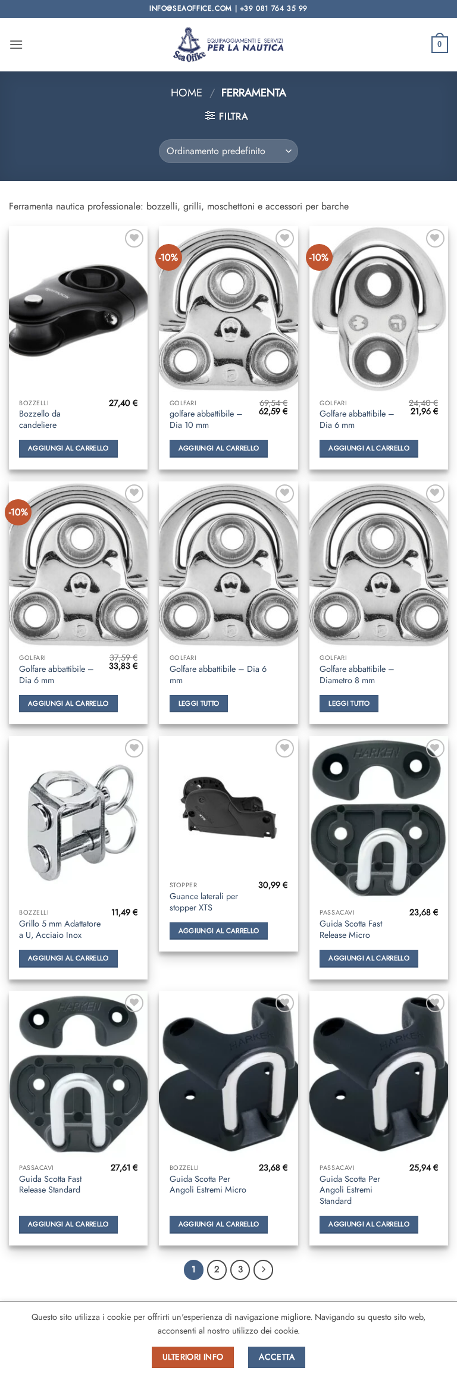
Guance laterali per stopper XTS (204, 902)
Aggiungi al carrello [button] (68, 448)
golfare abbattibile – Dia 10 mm (206, 419)
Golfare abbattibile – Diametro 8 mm (357, 675)
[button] (16, 44)
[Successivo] (263, 1270)
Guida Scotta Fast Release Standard (50, 1184)
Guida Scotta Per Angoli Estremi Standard (350, 1190)
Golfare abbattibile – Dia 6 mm (357, 419)
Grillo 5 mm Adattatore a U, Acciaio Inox (60, 929)
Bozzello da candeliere (40, 419)
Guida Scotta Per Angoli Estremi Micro (208, 1184)
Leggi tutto (199, 703)
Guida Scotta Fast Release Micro (351, 929)
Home (186, 93)
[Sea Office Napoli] (228, 44)
